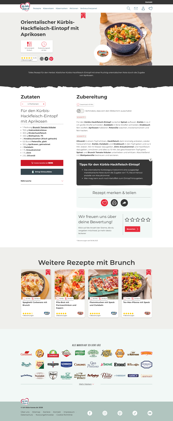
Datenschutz (27, 415)
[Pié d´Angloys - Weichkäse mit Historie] (93, 375)
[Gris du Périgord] (93, 364)
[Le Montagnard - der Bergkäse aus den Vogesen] (80, 375)
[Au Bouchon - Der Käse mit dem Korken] (133, 364)
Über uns (25, 412)
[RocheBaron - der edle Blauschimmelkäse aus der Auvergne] (26, 376)
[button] (46, 59)
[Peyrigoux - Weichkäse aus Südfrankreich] (146, 364)
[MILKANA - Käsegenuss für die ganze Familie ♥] (146, 353)
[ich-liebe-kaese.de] (25, 401)
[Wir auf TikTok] (135, 413)
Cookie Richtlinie (64, 415)
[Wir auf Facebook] (89, 413)
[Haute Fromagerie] (53, 364)
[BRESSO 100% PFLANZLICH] (93, 353)
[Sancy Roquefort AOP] (133, 375)
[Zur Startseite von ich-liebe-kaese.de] (25, 6)
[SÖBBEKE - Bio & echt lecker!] (66, 364)
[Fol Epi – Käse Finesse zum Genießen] (40, 353)
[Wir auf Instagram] (105, 413)
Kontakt (148, 2)
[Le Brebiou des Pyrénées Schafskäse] (66, 375)
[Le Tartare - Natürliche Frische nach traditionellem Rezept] (106, 364)
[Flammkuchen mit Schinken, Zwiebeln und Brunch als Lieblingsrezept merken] (115, 272)
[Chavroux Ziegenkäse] (53, 353)
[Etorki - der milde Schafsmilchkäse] (120, 364)
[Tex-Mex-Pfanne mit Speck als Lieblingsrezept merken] (148, 272)
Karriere (47, 412)
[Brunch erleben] (26, 364)
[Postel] (53, 376)
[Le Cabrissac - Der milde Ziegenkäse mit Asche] (120, 376)
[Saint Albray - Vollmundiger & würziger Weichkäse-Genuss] (119, 353)
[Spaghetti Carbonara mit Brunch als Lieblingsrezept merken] (48, 272)
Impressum (69, 412)
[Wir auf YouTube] (150, 413)
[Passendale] (39, 375)
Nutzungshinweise (45, 415)
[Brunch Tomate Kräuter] (103, 53)
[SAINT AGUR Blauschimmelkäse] (40, 364)
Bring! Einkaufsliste (43, 172)
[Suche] (128, 8)
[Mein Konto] (143, 8)
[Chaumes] (80, 364)
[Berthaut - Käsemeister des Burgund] (146, 375)
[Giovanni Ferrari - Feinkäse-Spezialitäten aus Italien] (66, 353)
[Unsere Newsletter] (136, 8)
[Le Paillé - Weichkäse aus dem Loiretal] (106, 376)
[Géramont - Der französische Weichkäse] (26, 353)
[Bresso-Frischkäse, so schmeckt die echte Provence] (80, 353)
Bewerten (131, 229)
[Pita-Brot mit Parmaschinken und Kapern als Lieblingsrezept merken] (81, 272)
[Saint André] (106, 353)
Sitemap (36, 412)
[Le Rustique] (133, 353)
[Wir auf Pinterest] (120, 413)
